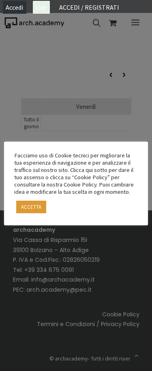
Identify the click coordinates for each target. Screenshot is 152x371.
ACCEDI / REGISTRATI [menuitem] (89, 7)
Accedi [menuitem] (14, 7)
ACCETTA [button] (31, 207)
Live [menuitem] (41, 7)
